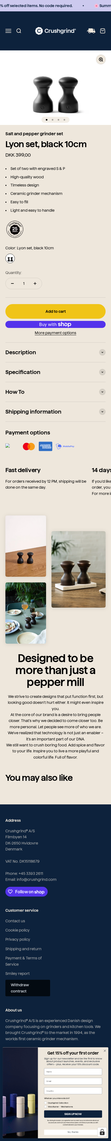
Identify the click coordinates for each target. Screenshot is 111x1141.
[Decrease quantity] (12, 283)
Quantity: (13, 272)
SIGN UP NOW (73, 1114)
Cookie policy (17, 930)
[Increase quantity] (35, 283)
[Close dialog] (104, 1050)
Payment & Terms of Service (23, 961)
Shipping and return (23, 949)
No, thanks (73, 1132)
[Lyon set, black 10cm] (10, 258)
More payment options (55, 333)
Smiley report (17, 973)
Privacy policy (17, 939)
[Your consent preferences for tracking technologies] (102, 1132)
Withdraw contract (20, 988)
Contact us (15, 921)
